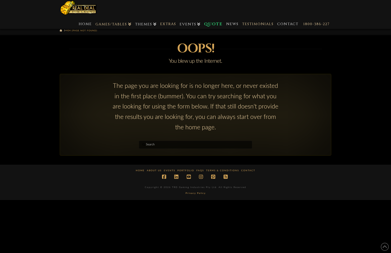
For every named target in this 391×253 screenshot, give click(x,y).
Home (140, 170)
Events (169, 170)
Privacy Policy (196, 193)
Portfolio (185, 170)
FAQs (200, 170)
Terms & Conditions (222, 170)
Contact (248, 170)
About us (154, 170)
